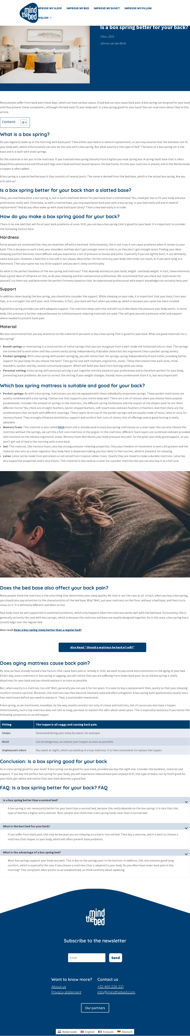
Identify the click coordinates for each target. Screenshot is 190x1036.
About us (58, 986)
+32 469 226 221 (110, 986)
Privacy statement (66, 992)
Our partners (95, 1007)
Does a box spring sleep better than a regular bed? (48, 630)
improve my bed (78, 8)
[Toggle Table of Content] (22, 122)
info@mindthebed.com (116, 992)
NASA (61, 427)
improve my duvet (107, 8)
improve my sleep (49, 8)
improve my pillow (138, 8)
